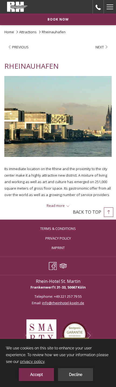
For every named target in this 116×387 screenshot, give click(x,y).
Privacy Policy (58, 238)
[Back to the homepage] (17, 7)
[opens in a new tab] (41, 334)
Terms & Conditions (58, 228)
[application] (58, 363)
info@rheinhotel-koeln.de (63, 302)
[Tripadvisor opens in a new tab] (63, 265)
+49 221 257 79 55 (68, 296)
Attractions (28, 31)
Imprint (58, 247)
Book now (58, 19)
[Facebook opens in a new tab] (53, 265)
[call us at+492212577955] (98, 6)
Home (9, 31)
